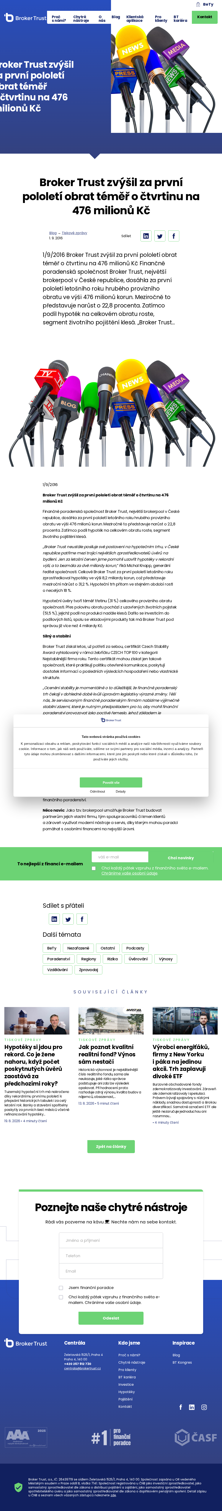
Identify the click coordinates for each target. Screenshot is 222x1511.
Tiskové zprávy (74, 232)
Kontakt (204, 16)
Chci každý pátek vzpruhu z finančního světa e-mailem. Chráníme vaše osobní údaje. (114, 1299)
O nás (102, 18)
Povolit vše (111, 782)
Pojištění (125, 1399)
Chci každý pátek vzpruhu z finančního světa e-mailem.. (154, 871)
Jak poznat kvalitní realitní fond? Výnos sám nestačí (106, 1054)
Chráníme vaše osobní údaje (129, 873)
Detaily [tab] (121, 791)
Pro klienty (161, 18)
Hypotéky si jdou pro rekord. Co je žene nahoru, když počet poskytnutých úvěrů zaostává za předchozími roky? (33, 1065)
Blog (116, 16)
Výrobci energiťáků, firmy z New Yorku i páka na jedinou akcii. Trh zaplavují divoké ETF (181, 1061)
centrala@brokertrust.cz (82, 1368)
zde (113, 1495)
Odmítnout (97, 791)
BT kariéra (180, 18)
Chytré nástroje (81, 18)
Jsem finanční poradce (91, 1287)
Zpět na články (111, 1146)
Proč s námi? (59, 18)
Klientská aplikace (135, 18)
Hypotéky (126, 1391)
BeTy (208, 4)
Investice (126, 1384)
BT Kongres (182, 1362)
